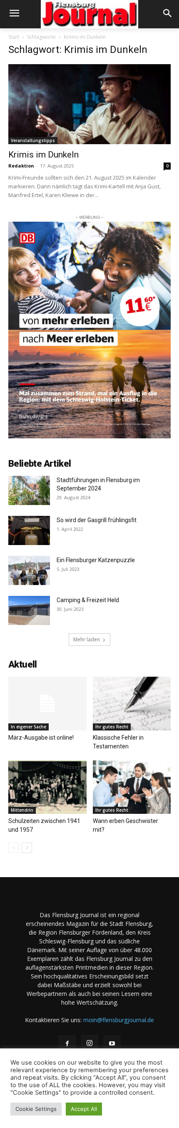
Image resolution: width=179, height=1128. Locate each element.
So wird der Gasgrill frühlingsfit (97, 520)
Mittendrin (22, 810)
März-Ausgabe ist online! (41, 737)
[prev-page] (13, 848)
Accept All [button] (84, 1108)
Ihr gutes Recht (111, 727)
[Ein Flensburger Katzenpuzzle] (29, 570)
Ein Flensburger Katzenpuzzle (96, 560)
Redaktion (21, 166)
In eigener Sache (28, 727)
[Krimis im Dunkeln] (89, 104)
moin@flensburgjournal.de (118, 1020)
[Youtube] (112, 1043)
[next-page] (27, 848)
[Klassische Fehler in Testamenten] (132, 703)
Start (13, 36)
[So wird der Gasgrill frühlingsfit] (29, 530)
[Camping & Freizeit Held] (29, 610)
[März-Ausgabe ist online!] (47, 703)
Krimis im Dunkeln (44, 155)
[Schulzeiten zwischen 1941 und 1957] (47, 787)
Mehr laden (86, 639)
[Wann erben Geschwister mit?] (132, 787)
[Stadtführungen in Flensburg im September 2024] (29, 490)
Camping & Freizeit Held (88, 600)
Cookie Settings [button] (36, 1108)
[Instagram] (89, 1043)
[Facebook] (67, 1043)
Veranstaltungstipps (33, 140)
